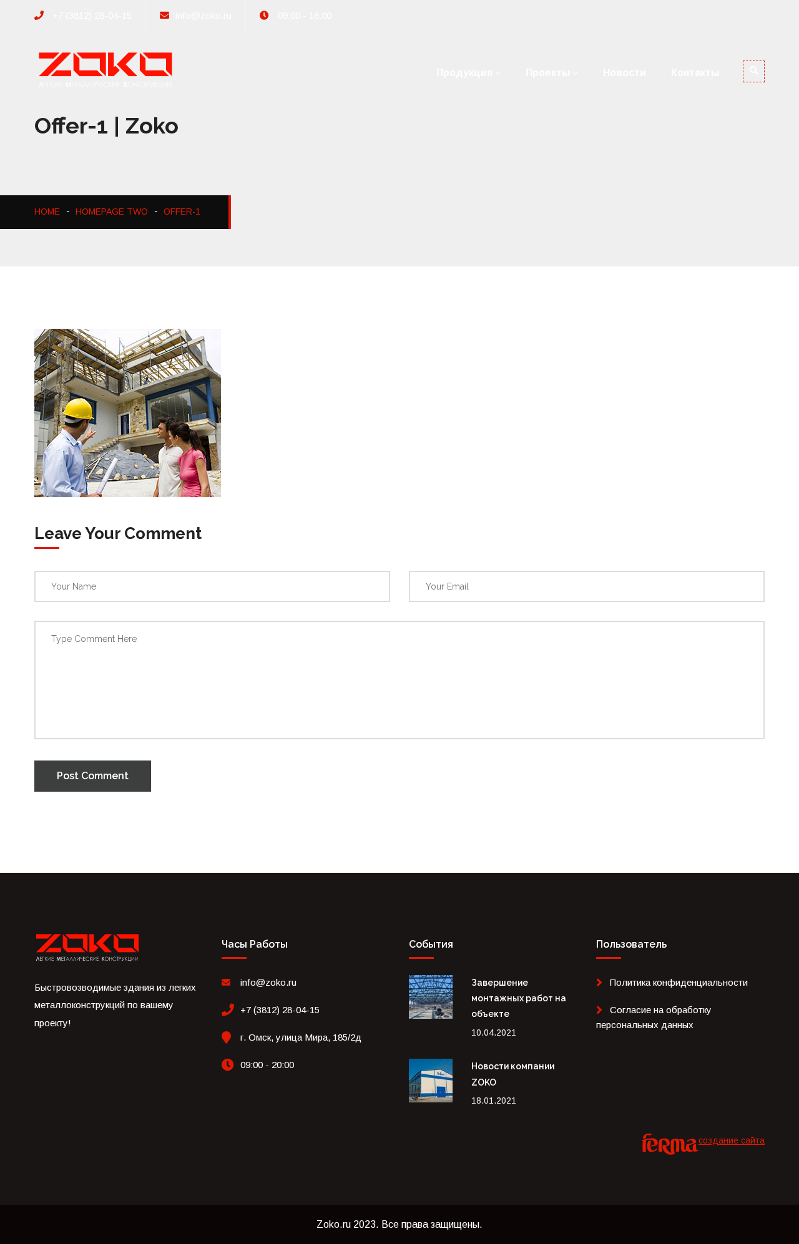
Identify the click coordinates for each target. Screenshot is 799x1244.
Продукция (464, 72)
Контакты (695, 72)
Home (47, 211)
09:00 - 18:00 (303, 15)
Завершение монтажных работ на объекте (518, 998)
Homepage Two (112, 211)
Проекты (548, 72)
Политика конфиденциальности (679, 982)
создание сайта (732, 1140)
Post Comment (93, 776)
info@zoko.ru (203, 15)
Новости (624, 72)
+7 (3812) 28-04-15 (91, 15)
